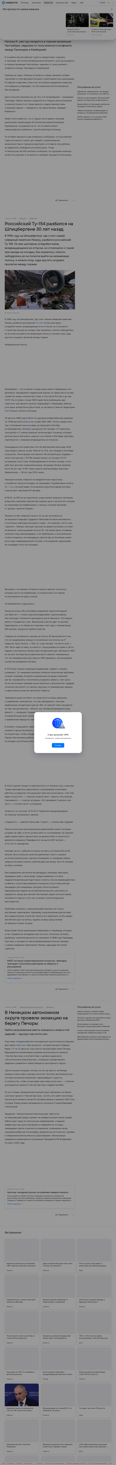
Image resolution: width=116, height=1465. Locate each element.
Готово (58, 745)
